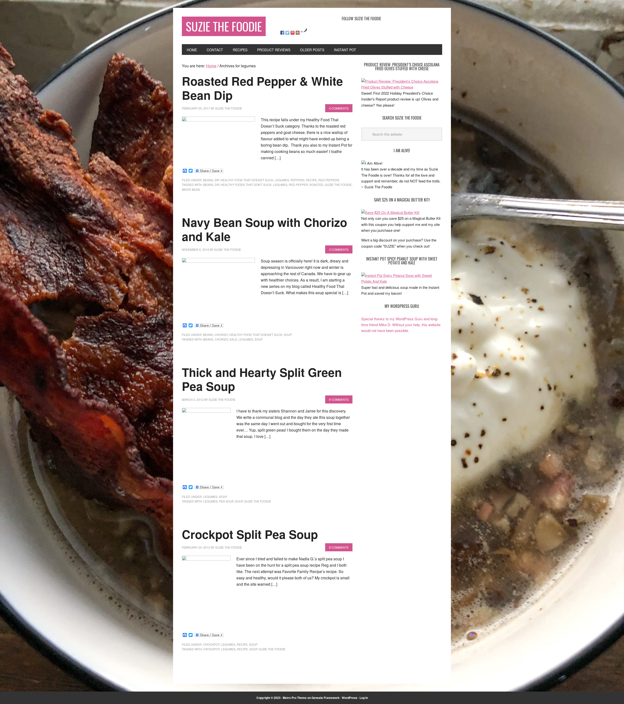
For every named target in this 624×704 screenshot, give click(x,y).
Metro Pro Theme (295, 697)
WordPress (349, 697)
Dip (217, 184)
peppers (297, 180)
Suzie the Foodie (338, 184)
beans (208, 180)
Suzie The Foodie (224, 26)
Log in (364, 697)
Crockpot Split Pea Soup (250, 534)
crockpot (211, 644)
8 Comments (339, 547)
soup (288, 334)
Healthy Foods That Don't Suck (246, 184)
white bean (191, 189)
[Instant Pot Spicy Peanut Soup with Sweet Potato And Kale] (401, 281)
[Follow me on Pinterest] (292, 33)
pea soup (226, 501)
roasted (316, 184)
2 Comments (339, 249)
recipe (311, 180)
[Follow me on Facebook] (282, 33)
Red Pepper (298, 184)
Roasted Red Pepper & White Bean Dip (262, 87)
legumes (282, 180)
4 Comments (339, 108)
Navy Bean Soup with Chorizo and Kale (264, 229)
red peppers (328, 180)
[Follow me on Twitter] (287, 33)
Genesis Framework (326, 697)
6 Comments (339, 399)
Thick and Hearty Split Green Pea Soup (262, 379)
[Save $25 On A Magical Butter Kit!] (390, 212)
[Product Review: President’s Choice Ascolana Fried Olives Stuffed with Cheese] (401, 87)
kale (233, 339)
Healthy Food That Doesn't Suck (246, 180)
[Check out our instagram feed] (298, 33)
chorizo (221, 334)
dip (216, 180)
